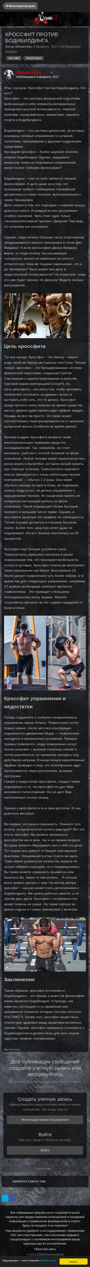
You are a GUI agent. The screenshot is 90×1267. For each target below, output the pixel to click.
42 (51, 72)
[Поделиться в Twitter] (5, 1198)
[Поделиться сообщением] (83, 77)
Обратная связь (45, 1249)
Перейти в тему (48, 1260)
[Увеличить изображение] (38, 315)
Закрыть (73, 1261)
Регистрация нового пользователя (45, 1119)
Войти (45, 1150)
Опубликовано (37, 77)
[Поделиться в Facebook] (12, 1198)
